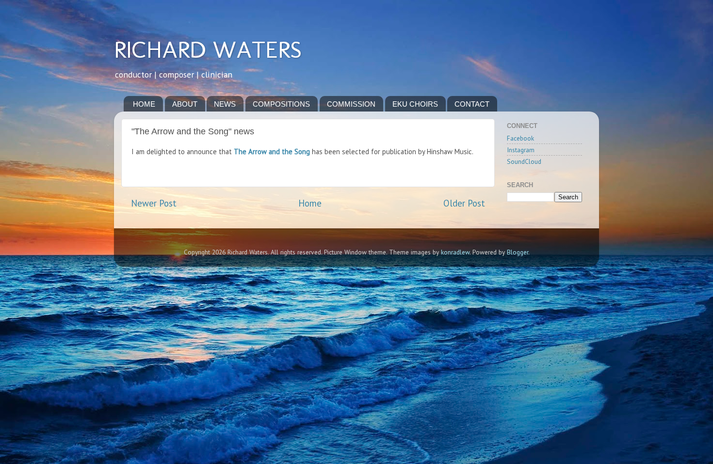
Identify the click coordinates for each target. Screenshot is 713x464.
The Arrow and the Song (272, 151)
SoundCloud (524, 161)
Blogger (517, 252)
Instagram (521, 149)
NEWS (225, 104)
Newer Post (154, 203)
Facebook (520, 138)
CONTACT (471, 104)
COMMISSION (351, 104)
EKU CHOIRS (415, 104)
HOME (144, 104)
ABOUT (184, 104)
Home (310, 203)
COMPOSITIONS (281, 104)
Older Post (464, 203)
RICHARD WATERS (208, 49)
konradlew (455, 252)
